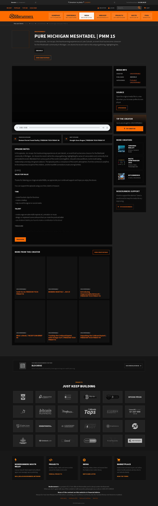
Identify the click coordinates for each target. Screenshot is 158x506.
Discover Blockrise (132, 366)
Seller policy (63, 498)
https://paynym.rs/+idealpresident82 (49, 234)
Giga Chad (33, 8)
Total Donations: (135, 2)
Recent (9, 8)
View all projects (55, 474)
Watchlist (95, 498)
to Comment (18, 2)
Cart (148, 8)
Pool (146, 16)
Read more (20, 239)
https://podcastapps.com (64, 232)
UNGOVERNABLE (41, 23)
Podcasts (133, 80)
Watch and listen (89, 474)
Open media (122, 108)
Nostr (134, 16)
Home (26, 23)
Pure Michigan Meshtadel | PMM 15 (58, 23)
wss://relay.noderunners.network (27, 476)
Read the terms (122, 476)
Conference (71, 16)
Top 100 (24, 8)
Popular (17, 8)
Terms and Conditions (85, 498)
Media (86, 16)
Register (102, 8)
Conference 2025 (73, 498)
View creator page (43, 58)
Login (112, 8)
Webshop (103, 16)
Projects (119, 16)
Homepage (55, 16)
